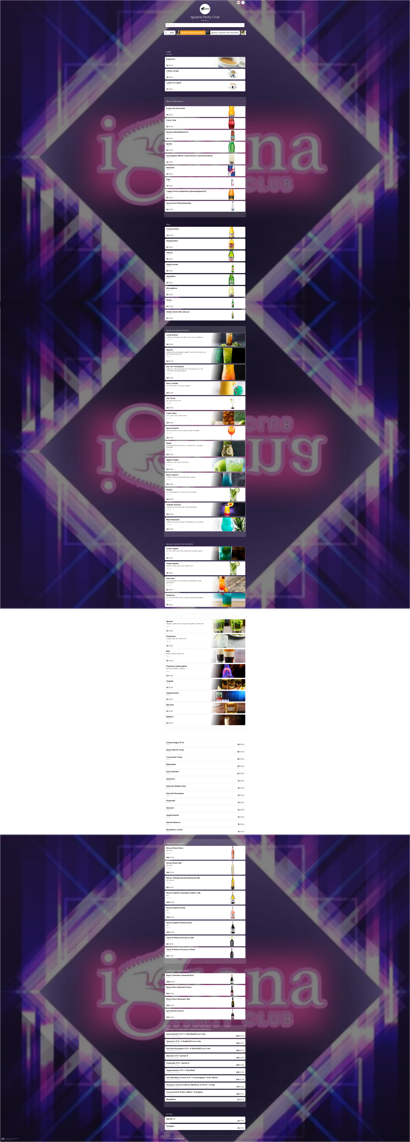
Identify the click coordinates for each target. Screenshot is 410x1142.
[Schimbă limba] (238, 3)
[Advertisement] (205, 42)
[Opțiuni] (242, 3)
